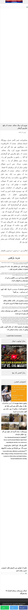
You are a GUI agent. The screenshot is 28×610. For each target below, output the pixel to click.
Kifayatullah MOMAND (17, 605)
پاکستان (3, 250)
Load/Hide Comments (14, 336)
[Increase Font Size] (2, 132)
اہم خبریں (16, 250)
